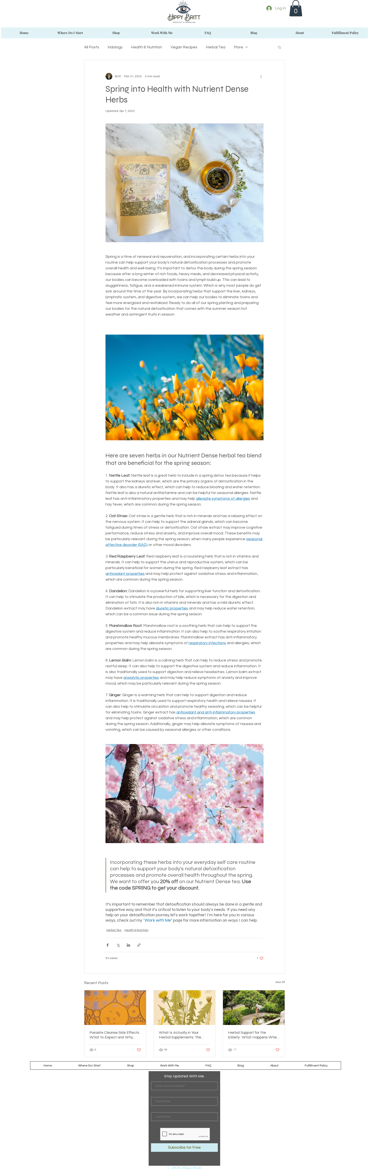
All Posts (91, 47)
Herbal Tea (215, 47)
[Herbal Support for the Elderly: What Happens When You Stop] (254, 1007)
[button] (296, 8)
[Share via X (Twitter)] (118, 945)
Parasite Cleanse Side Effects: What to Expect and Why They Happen (114, 1035)
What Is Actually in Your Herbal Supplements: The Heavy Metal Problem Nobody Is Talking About (180, 1035)
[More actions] (261, 76)
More (238, 47)
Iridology (115, 47)
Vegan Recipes (184, 47)
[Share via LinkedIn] (128, 945)
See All (280, 982)
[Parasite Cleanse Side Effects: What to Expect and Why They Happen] (115, 1007)
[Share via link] (139, 945)
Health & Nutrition (146, 47)
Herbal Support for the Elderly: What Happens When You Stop (253, 1035)
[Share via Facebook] (107, 945)
